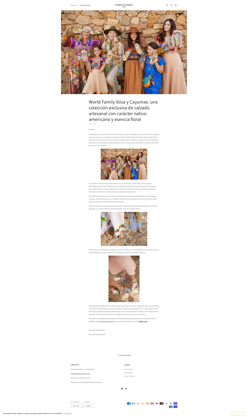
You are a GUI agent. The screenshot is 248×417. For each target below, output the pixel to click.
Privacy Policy (128, 369)
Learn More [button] (67, 413)
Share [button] (92, 129)
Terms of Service (129, 376)
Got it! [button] (238, 413)
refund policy (128, 373)
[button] (74, 5)
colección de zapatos (106, 321)
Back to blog (125, 355)
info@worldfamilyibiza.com (80, 374)
